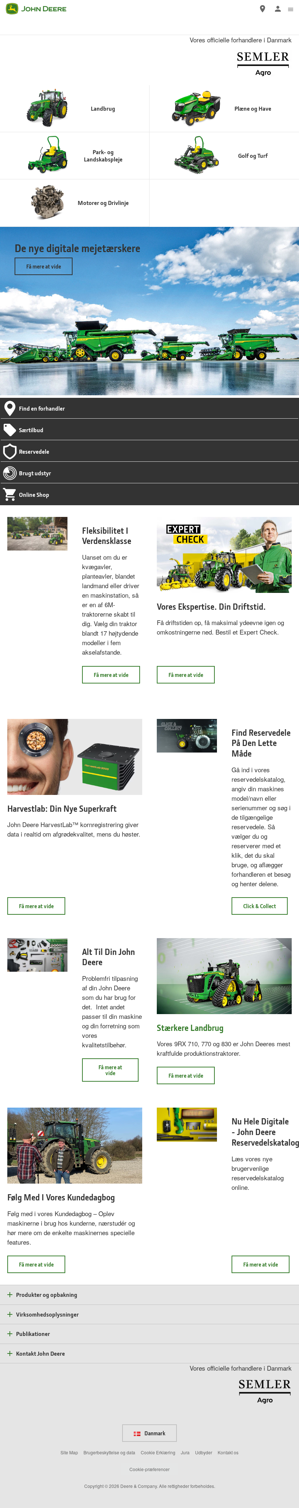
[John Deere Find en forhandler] (262, 9)
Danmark (154, 1433)
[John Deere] (40, 9)
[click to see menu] (290, 9)
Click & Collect (265, 908)
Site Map (69, 1452)
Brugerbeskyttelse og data (109, 1452)
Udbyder (203, 1452)
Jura (185, 1452)
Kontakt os (228, 1452)
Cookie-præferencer (149, 1469)
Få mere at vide (43, 266)
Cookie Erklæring (158, 1452)
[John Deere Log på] (278, 9)
